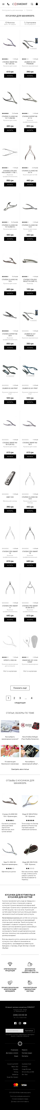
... (26, 698)
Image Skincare (26, 1069)
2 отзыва (15, 113)
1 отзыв (15, 331)
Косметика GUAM (12, 1064)
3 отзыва (15, 276)
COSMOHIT (20, 4)
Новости (24, 1050)
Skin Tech (25, 1074)
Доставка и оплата (12, 1053)
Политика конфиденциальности (20, 1096)
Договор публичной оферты (20, 1101)
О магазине (14, 1050)
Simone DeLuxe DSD (28, 1072)
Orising (16, 1072)
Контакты (25, 1056)
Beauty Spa (15, 1066)
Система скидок (27, 1053)
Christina (24, 1066)
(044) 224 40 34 (20, 1015)
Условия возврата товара (20, 1099)
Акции (16, 1056)
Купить (10, 76)
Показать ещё (20, 688)
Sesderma (15, 1074)
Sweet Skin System (12, 1077)
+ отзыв (15, 59)
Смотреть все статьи (20, 769)
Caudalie (15, 1069)
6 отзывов (14, 222)
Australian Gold (26, 1064)
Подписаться (29, 1030)
